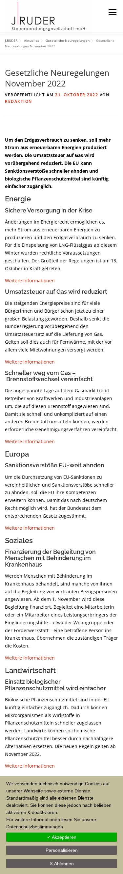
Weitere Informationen (30, 280)
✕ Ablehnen (61, 863)
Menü (112, 12)
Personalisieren (62, 850)
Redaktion (18, 101)
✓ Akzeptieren (61, 837)
